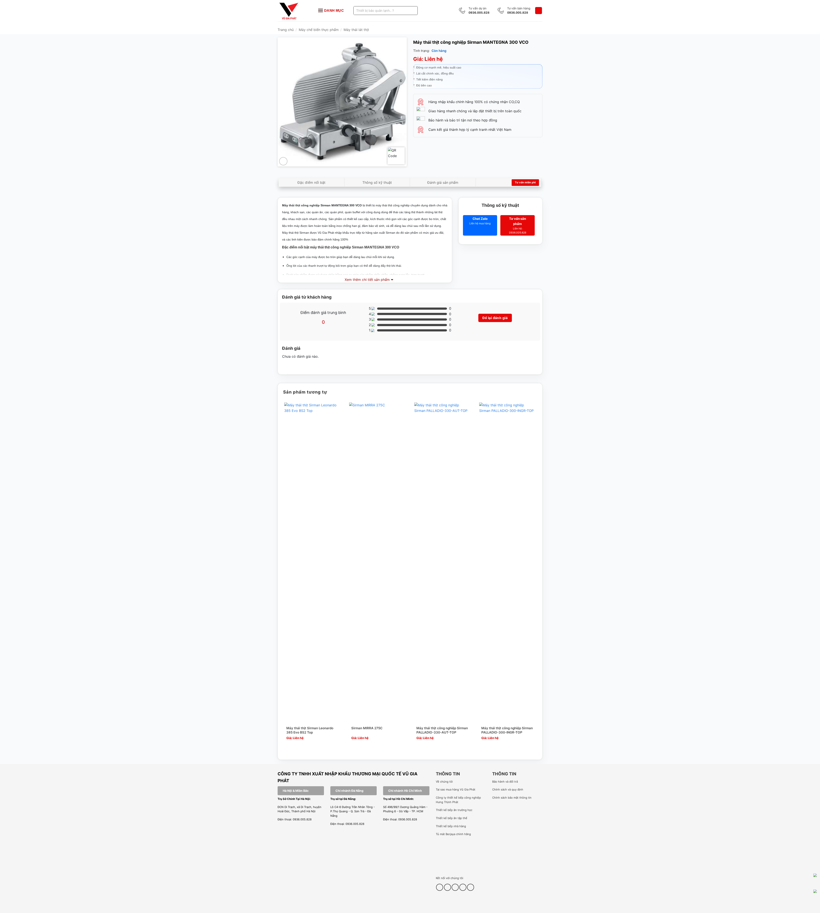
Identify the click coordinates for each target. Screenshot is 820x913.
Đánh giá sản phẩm (442, 182)
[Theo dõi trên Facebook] (439, 887)
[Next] (537, 577)
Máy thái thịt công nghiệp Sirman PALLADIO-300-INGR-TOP (507, 730)
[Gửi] (409, 10)
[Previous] (282, 577)
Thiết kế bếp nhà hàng (451, 826)
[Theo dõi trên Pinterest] (455, 887)
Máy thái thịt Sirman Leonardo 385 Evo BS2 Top (309, 730)
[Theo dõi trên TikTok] (447, 887)
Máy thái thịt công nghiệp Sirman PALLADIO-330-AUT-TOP (442, 730)
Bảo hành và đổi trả (505, 781)
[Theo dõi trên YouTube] (462, 887)
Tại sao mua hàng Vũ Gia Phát (455, 789)
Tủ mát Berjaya (445, 834)
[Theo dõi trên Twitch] (470, 887)
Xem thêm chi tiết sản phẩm (367, 279)
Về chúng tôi (444, 781)
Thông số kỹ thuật (377, 182)
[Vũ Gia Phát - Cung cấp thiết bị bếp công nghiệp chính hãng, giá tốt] (294, 10)
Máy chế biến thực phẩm (319, 30)
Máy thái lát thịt (356, 30)
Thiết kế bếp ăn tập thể (451, 818)
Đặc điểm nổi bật (311, 182)
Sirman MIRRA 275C (366, 728)
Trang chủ (286, 30)
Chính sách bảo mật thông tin (512, 797)
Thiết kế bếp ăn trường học (454, 810)
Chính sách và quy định (507, 789)
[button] (538, 10)
